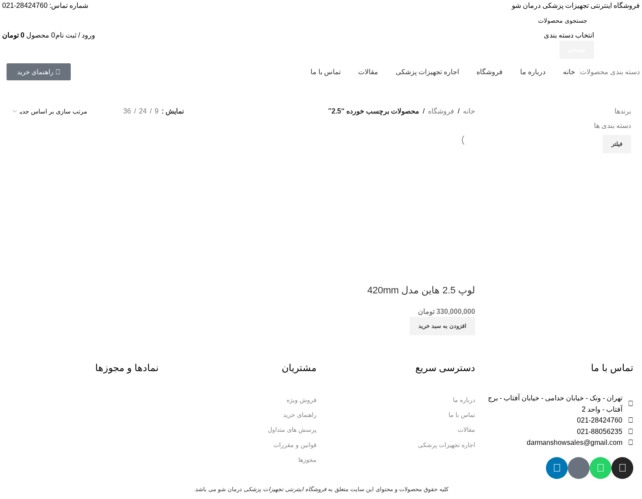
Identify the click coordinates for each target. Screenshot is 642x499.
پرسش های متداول (292, 429)
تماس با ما (462, 414)
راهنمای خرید (300, 414)
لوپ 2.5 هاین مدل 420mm (421, 290)
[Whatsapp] (600, 468)
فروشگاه (441, 111)
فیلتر (616, 144)
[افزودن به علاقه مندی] (441, 273)
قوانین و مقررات (295, 444)
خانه (469, 111)
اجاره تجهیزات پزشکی (446, 444)
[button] (442, 326)
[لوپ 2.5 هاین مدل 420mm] (417, 203)
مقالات (466, 429)
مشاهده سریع (464, 273)
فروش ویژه (301, 399)
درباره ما (464, 399)
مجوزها (307, 459)
